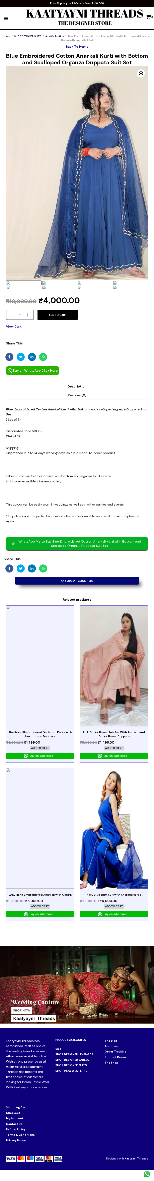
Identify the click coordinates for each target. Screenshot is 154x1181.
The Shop (111, 1062)
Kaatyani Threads (136, 1158)
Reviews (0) (77, 395)
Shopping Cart (16, 1107)
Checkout (13, 1113)
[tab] (77, 386)
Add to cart (58, 315)
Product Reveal (116, 1057)
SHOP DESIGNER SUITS (27, 36)
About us (111, 1046)
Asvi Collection (54, 36)
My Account (14, 1118)
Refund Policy (15, 1129)
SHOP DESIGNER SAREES (72, 1060)
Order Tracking (115, 1051)
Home (6, 36)
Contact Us (14, 1124)
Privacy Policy (16, 1140)
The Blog (111, 1040)
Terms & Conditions (20, 1135)
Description (77, 386)
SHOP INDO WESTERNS (71, 1071)
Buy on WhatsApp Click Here (35, 370)
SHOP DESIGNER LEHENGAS (74, 1054)
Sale (58, 1048)
